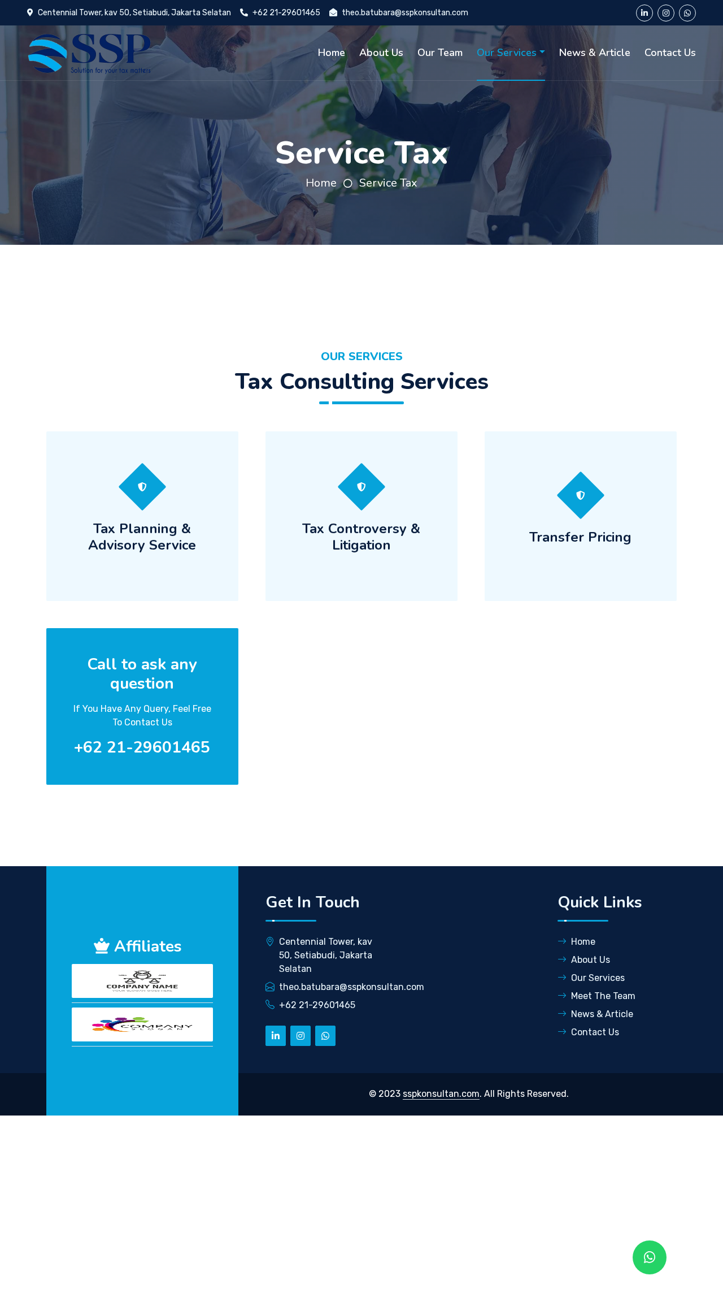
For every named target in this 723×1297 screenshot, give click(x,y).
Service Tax (388, 183)
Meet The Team (603, 996)
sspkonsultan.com (441, 1093)
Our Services (507, 52)
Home (331, 52)
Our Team (440, 52)
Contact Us (670, 52)
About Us (381, 52)
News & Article (594, 52)
